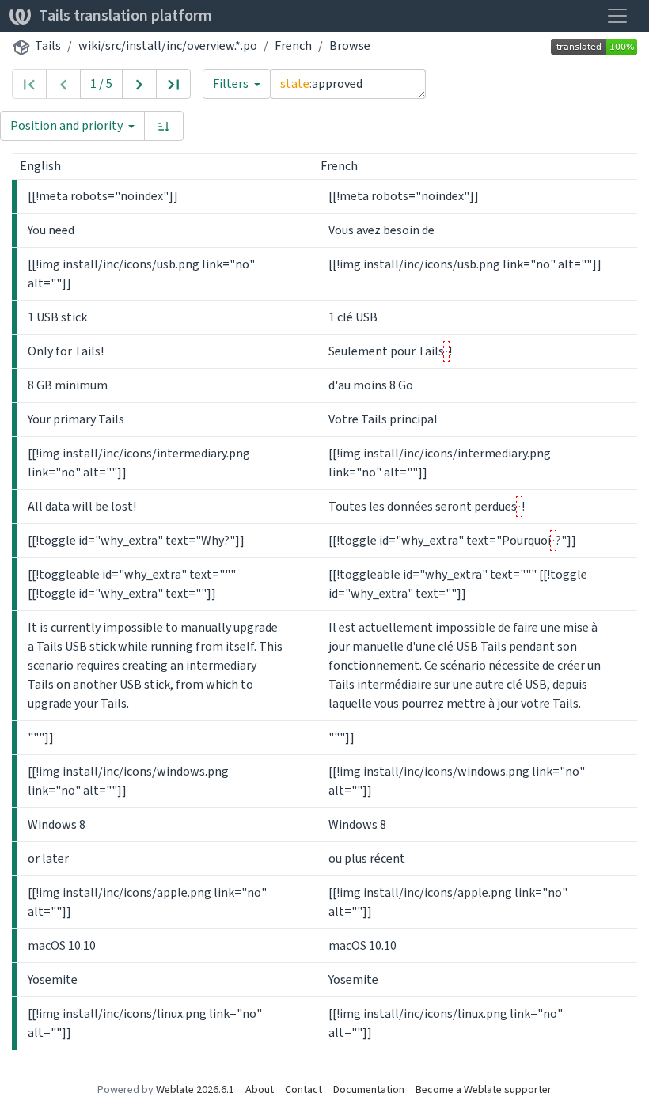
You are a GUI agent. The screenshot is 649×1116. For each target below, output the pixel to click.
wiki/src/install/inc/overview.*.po (167, 45)
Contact (303, 1089)
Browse (349, 45)
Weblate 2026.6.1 (195, 1089)
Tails (48, 45)
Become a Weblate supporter (484, 1089)
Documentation (368, 1089)
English (41, 166)
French (293, 45)
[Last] (173, 84)
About (259, 1089)
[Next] (139, 84)
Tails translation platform (125, 15)
